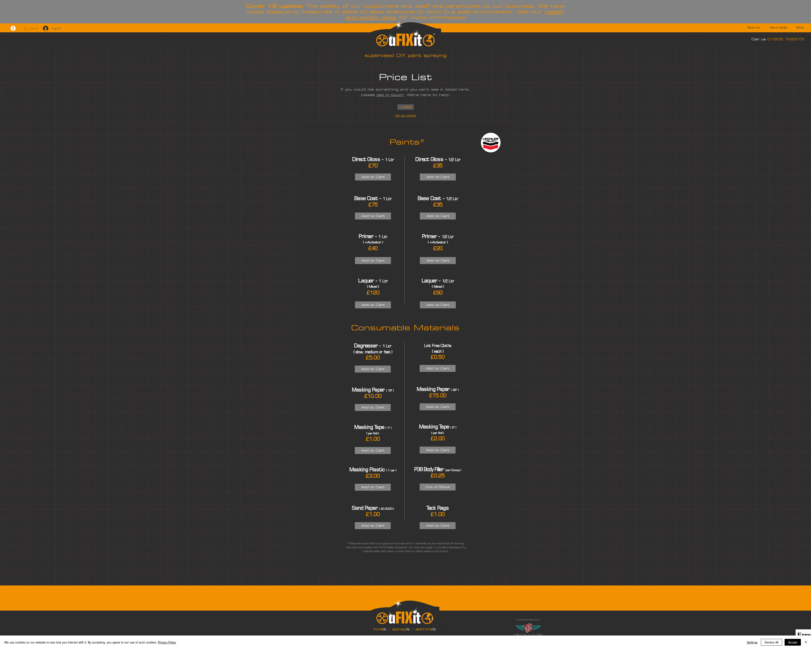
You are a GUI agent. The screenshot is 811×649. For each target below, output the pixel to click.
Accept (792, 642)
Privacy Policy (167, 642)
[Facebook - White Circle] (13, 28)
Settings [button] (752, 642)
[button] (31, 28)
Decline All (771, 642)
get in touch (390, 95)
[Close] (805, 642)
